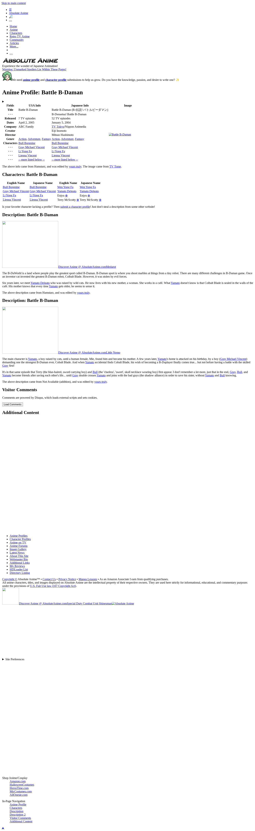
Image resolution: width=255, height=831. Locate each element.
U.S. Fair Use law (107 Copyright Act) (53, 586)
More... (14, 46)
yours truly (75, 166)
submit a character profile (75, 206)
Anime (14, 29)
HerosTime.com (19, 788)
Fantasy (46, 139)
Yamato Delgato (66, 191)
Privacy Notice (67, 579)
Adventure (34, 139)
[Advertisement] (114, 475)
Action (22, 139)
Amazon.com (18, 781)
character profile (55, 79)
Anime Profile (18, 804)
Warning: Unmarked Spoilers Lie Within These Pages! (34, 69)
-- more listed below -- (31, 159)
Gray (5, 365)
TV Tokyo (58, 126)
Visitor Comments (20, 818)
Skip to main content (13, 3)
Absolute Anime (18, 13)
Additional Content (21, 821)
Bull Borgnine (26, 143)
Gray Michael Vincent (31, 147)
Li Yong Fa (25, 151)
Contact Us (49, 579)
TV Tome (115, 166)
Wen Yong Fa (65, 187)
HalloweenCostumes (22, 784)
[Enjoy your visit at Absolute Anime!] (30, 62)
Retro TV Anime (20, 36)
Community (17, 39)
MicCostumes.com (21, 791)
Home (13, 26)
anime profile (31, 79)
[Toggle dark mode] (10, 21)
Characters (16, 33)
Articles (14, 43)
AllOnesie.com (18, 794)
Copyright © (9, 579)
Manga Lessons (88, 579)
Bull (95, 372)
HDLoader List (19, 569)
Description (16, 811)
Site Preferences (14, 659)
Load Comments (12, 404)
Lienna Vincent (27, 155)
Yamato (175, 282)
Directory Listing (20, 572)
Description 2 (18, 814)
